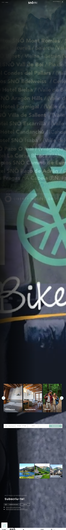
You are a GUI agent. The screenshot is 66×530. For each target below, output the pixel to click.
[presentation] (3, 398)
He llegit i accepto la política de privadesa (13, 507)
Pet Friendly (57, 1)
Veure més (8, 408)
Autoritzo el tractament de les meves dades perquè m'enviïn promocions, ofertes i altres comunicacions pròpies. (16, 509)
